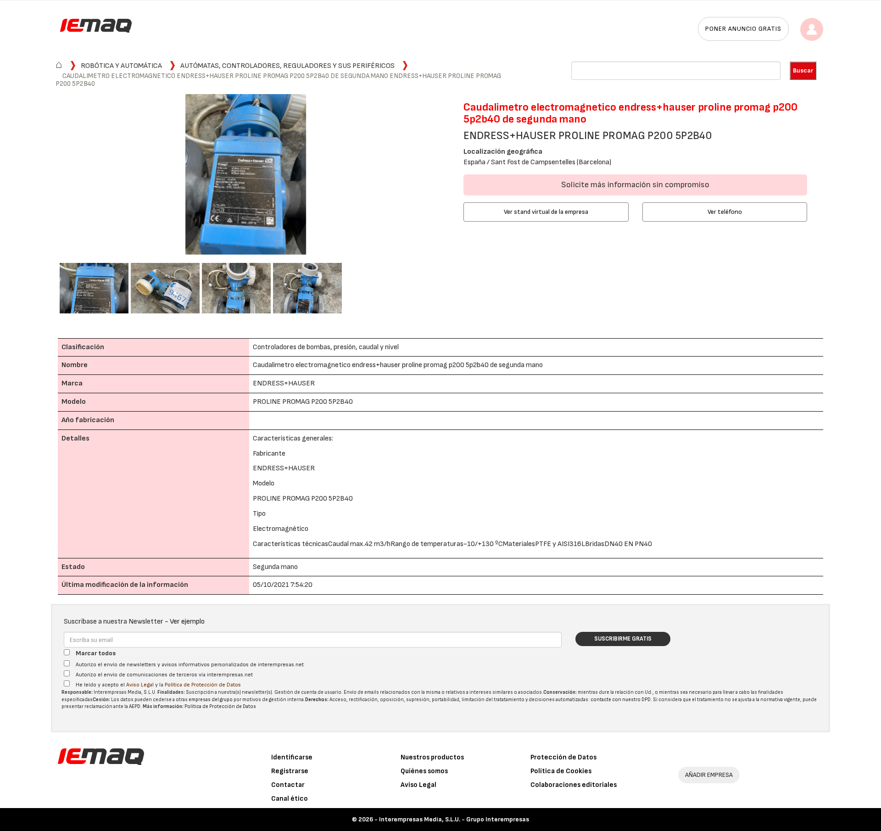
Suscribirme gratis (623, 638)
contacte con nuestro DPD (621, 700)
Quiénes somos (424, 771)
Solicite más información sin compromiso (635, 185)
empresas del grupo (211, 700)
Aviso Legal (140, 684)
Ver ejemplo (187, 621)
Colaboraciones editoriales (573, 785)
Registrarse (289, 771)
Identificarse (291, 757)
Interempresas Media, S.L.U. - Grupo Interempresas (454, 819)
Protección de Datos (563, 757)
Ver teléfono (725, 212)
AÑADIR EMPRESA (709, 775)
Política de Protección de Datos (203, 684)
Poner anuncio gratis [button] (743, 29)
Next (445, 175)
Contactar (288, 785)
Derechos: (317, 700)
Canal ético (289, 798)
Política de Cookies (560, 771)
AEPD (134, 706)
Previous (46, 175)
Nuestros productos (432, 757)
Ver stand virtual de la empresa (546, 212)
